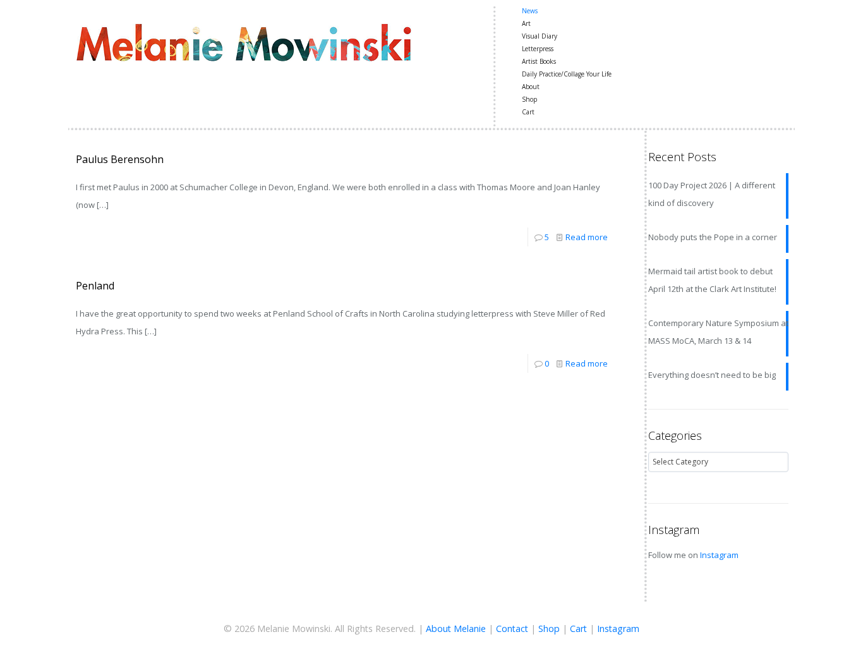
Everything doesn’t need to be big (712, 374)
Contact (512, 629)
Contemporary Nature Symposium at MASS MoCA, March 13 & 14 (718, 331)
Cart (578, 629)
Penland (95, 286)
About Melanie (456, 629)
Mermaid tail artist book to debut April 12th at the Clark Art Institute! (712, 280)
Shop (549, 629)
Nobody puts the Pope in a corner (712, 237)
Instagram (719, 555)
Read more (586, 237)
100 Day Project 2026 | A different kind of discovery (711, 194)
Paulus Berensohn (120, 159)
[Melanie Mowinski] (243, 41)
